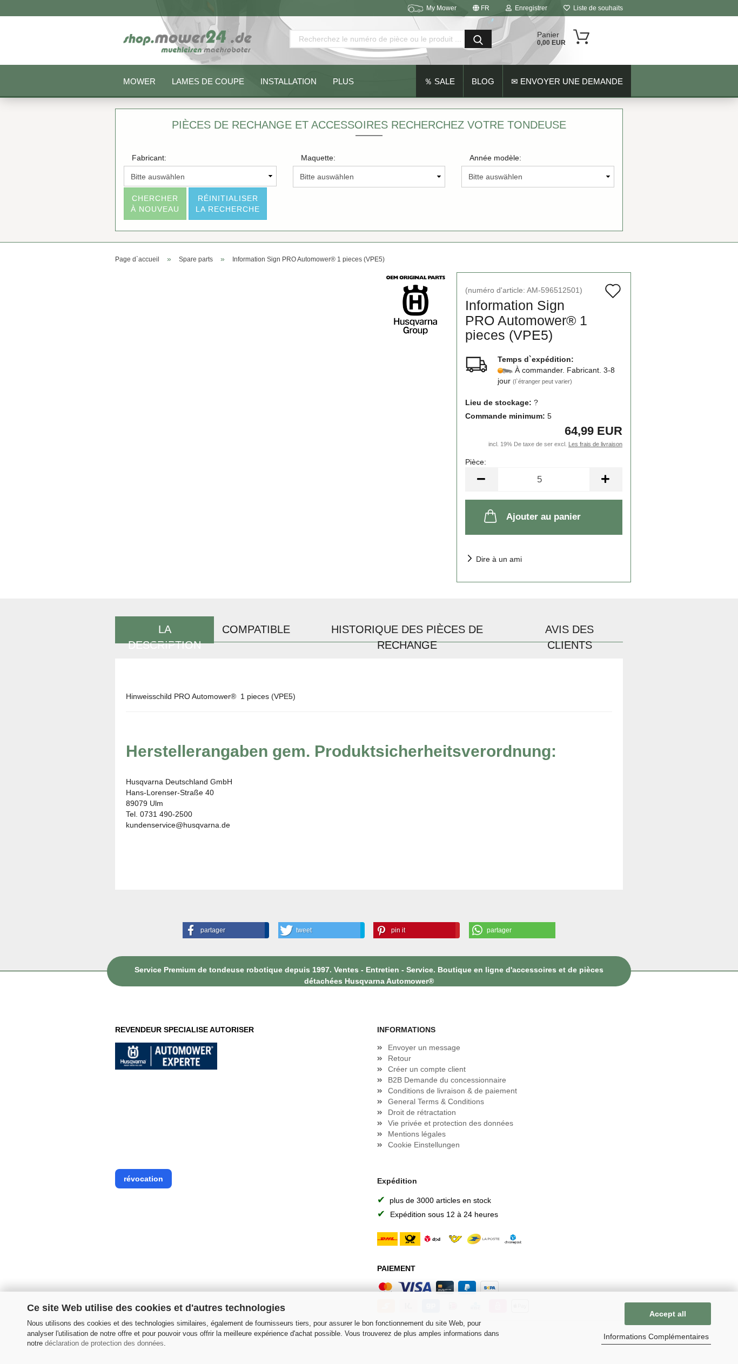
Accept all (667, 1313)
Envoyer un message (424, 1047)
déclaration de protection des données (104, 1343)
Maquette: (318, 157)
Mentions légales (417, 1134)
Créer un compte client (427, 1069)
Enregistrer (529, 8)
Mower (139, 81)
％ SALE (439, 81)
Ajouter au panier (543, 517)
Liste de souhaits (596, 8)
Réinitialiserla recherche (228, 203)
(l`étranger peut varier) (542, 381)
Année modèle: (495, 157)
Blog (483, 81)
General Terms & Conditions (436, 1101)
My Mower (441, 8)
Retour (399, 1058)
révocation (143, 1178)
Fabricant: (149, 157)
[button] (224, 930)
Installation (288, 81)
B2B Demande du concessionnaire (447, 1080)
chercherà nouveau (155, 203)
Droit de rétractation (422, 1112)
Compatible (256, 629)
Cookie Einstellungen (424, 1144)
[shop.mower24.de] (188, 40)
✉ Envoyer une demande (567, 81)
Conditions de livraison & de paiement (452, 1090)
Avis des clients (569, 633)
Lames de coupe (208, 81)
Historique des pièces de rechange (407, 633)
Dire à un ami (499, 559)
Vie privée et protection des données (450, 1123)
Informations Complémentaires (656, 1336)
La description (164, 633)
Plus (343, 81)
